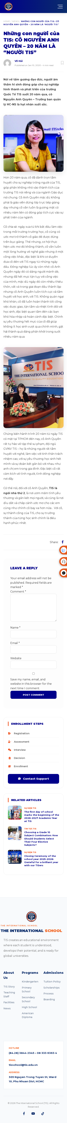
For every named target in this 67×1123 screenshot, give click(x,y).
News (15, 21)
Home (6, 21)
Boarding (49, 999)
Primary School (27, 989)
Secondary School (28, 999)
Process (48, 993)
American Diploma (28, 1015)
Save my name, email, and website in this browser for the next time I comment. (31, 684)
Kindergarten (30, 981)
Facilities (8, 1002)
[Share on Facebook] (63, 542)
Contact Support (35, 778)
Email (15, 643)
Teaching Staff (9, 994)
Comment (18, 591)
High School (29, 1007)
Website (15, 658)
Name (15, 627)
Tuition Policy (52, 981)
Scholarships (51, 987)
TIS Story (9, 986)
